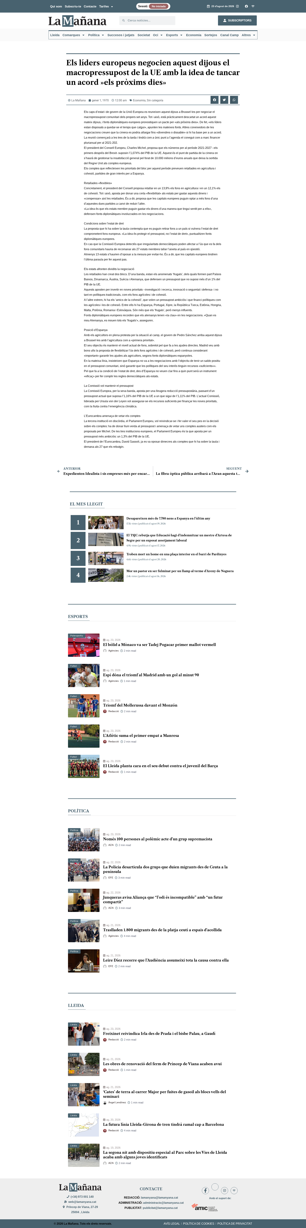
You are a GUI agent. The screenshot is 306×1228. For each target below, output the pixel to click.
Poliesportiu (76, 635)
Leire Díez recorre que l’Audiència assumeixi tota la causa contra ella (166, 960)
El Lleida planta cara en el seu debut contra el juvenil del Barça (160, 766)
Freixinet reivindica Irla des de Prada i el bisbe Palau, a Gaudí (159, 1034)
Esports (172, 35)
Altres (246, 35)
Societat (144, 35)
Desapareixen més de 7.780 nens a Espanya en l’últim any (168, 518)
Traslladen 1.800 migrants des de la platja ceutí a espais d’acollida (162, 930)
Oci (155, 35)
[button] (215, 100)
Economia (193, 35)
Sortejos (210, 35)
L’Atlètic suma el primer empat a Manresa (141, 736)
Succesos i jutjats (120, 35)
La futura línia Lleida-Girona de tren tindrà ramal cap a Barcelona (163, 1124)
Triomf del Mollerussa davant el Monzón (140, 705)
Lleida (55, 35)
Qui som (56, 6)
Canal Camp (229, 35)
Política (94, 35)
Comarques (71, 35)
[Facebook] (205, 1190)
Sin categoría (155, 100)
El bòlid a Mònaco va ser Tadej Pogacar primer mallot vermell (159, 645)
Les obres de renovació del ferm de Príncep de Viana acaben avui (162, 1064)
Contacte (90, 6)
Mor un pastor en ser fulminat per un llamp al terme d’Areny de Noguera (180, 571)
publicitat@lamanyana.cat (160, 1207)
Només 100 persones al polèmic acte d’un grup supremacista (157, 839)
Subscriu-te (73, 6)
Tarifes (104, 6)
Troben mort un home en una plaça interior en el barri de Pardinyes (176, 554)
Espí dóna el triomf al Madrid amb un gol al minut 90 (151, 675)
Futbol (73, 666)
